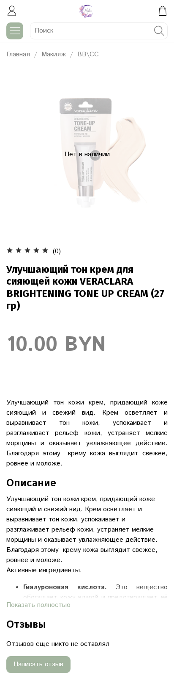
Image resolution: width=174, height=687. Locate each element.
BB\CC (88, 54)
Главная (18, 54)
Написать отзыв (38, 664)
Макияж (53, 54)
